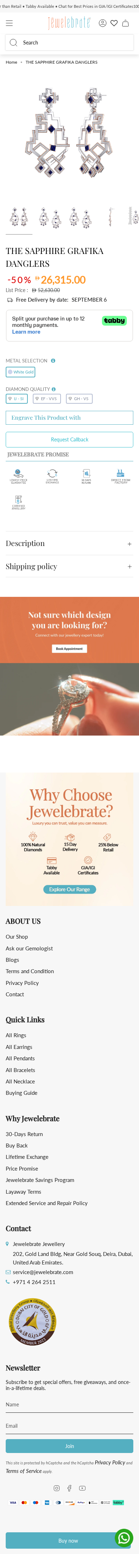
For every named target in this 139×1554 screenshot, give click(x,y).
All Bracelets (20, 1070)
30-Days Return (24, 1134)
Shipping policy (31, 566)
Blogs (12, 959)
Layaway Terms (23, 1191)
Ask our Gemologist (29, 948)
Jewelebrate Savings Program (40, 1180)
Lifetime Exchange (27, 1156)
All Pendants (20, 1058)
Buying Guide (21, 1092)
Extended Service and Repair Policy (47, 1203)
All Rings (16, 1035)
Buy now (68, 1541)
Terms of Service (24, 1471)
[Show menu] (9, 23)
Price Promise (22, 1168)
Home (11, 62)
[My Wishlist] (114, 23)
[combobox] (74, 43)
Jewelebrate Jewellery (39, 1244)
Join (69, 1446)
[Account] (102, 23)
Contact (15, 994)
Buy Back (17, 1145)
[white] (19, 218)
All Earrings (19, 1047)
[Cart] (125, 23)
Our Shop (17, 936)
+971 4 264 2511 (34, 1282)
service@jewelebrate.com (43, 1272)
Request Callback (69, 439)
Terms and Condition (30, 971)
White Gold (24, 372)
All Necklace (20, 1081)
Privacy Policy (22, 983)
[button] (53, 359)
